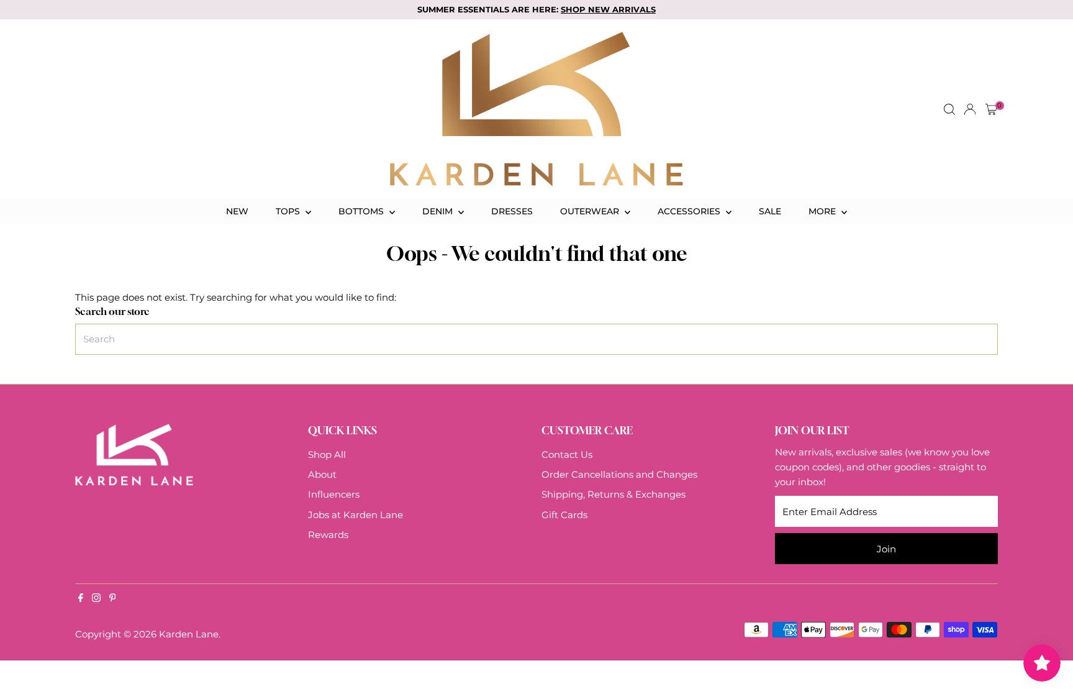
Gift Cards (564, 515)
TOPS (289, 211)
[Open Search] (949, 109)
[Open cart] (991, 109)
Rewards (328, 535)
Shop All (327, 454)
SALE (770, 211)
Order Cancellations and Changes (619, 474)
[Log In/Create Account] (970, 109)
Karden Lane (189, 634)
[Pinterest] (112, 599)
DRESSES (512, 211)
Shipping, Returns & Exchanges (613, 494)
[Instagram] (96, 599)
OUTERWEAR (591, 211)
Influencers (334, 494)
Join (886, 549)
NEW (237, 211)
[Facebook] (80, 599)
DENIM (438, 211)
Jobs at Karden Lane (355, 515)
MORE (823, 211)
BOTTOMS (362, 211)
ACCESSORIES (690, 211)
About (322, 474)
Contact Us (566, 454)
